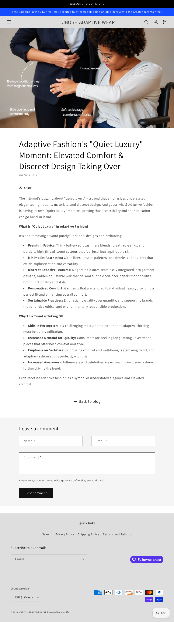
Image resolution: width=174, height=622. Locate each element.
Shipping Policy (88, 534)
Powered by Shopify (58, 612)
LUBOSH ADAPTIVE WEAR (33, 612)
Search (47, 534)
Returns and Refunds (117, 534)
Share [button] (28, 188)
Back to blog (89, 401)
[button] (9, 22)
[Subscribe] (82, 559)
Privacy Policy (64, 534)
